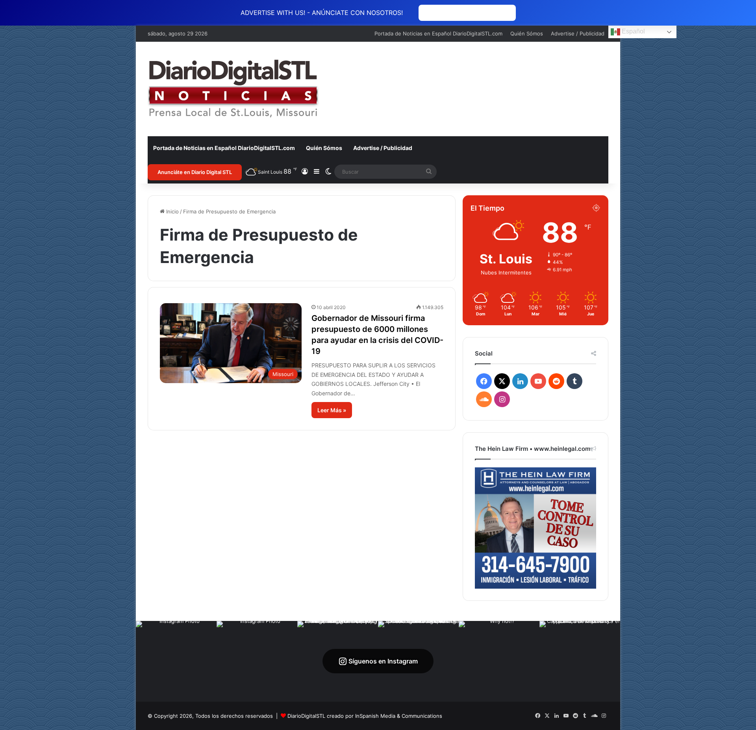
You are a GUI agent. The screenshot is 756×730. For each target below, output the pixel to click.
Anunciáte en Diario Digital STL (195, 172)
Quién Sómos (526, 33)
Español (632, 31)
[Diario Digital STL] (233, 88)
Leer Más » (331, 410)
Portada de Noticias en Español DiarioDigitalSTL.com (438, 33)
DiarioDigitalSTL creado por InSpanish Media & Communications (364, 716)
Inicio (172, 211)
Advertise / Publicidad (577, 33)
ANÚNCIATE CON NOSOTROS (467, 12)
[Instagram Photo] (176, 661)
